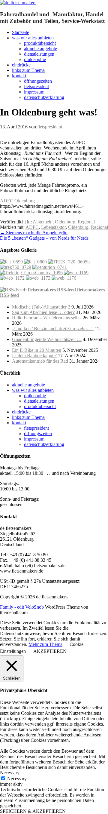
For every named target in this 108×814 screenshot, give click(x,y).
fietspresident (36, 86)
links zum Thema (28, 70)
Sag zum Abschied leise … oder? (43, 312)
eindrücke (21, 64)
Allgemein (42, 221)
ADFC (32, 227)
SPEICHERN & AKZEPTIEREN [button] (33, 811)
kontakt (19, 75)
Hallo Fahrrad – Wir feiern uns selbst (47, 317)
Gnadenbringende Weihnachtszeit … (47, 339)
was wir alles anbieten (33, 37)
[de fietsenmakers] (18, 2)
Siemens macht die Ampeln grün (34, 232)
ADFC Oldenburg (17, 200)
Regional (86, 221)
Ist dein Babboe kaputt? (34, 355)
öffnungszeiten (38, 81)
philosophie (35, 59)
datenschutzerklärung (44, 97)
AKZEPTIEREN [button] (50, 651)
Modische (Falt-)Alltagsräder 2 (41, 306)
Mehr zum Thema (45, 644)
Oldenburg (65, 221)
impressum (34, 91)
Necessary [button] (10, 772)
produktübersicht (40, 43)
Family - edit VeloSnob (22, 607)
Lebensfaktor (53, 227)
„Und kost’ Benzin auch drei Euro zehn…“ (53, 328)
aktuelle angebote (40, 48)
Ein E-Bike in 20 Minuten (36, 350)
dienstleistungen (39, 54)
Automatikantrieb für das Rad (40, 361)
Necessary (17, 778)
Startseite (20, 32)
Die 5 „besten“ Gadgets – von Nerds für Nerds (47, 238)
